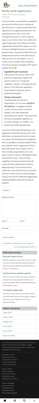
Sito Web (5, 228)
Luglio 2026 (7, 312)
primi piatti (21, 14)
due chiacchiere (27, 5)
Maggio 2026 (8, 322)
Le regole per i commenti (9, 359)
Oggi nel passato (9, 335)
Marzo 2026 (7, 331)
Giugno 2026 (8, 317)
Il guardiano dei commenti (9, 378)
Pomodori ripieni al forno (13, 257)
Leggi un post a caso (8, 385)
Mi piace (6, 190)
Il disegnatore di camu (8, 376)
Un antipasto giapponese (13, 290)
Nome (4, 221)
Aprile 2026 (7, 326)
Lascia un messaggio (8, 383)
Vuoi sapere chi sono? (8, 354)
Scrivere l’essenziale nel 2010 (24, 247)
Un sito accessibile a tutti (9, 364)
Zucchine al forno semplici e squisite (17, 273)
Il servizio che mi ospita (8, 374)
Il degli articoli (7, 388)
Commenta (6, 17)
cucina (15, 14)
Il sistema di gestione (8, 371)
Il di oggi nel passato (9, 393)
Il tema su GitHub (7, 369)
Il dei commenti (8, 390)
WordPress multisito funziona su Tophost (18, 243)
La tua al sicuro (8, 357)
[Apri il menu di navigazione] (34, 401)
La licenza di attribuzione (9, 362)
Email (22, 221)
